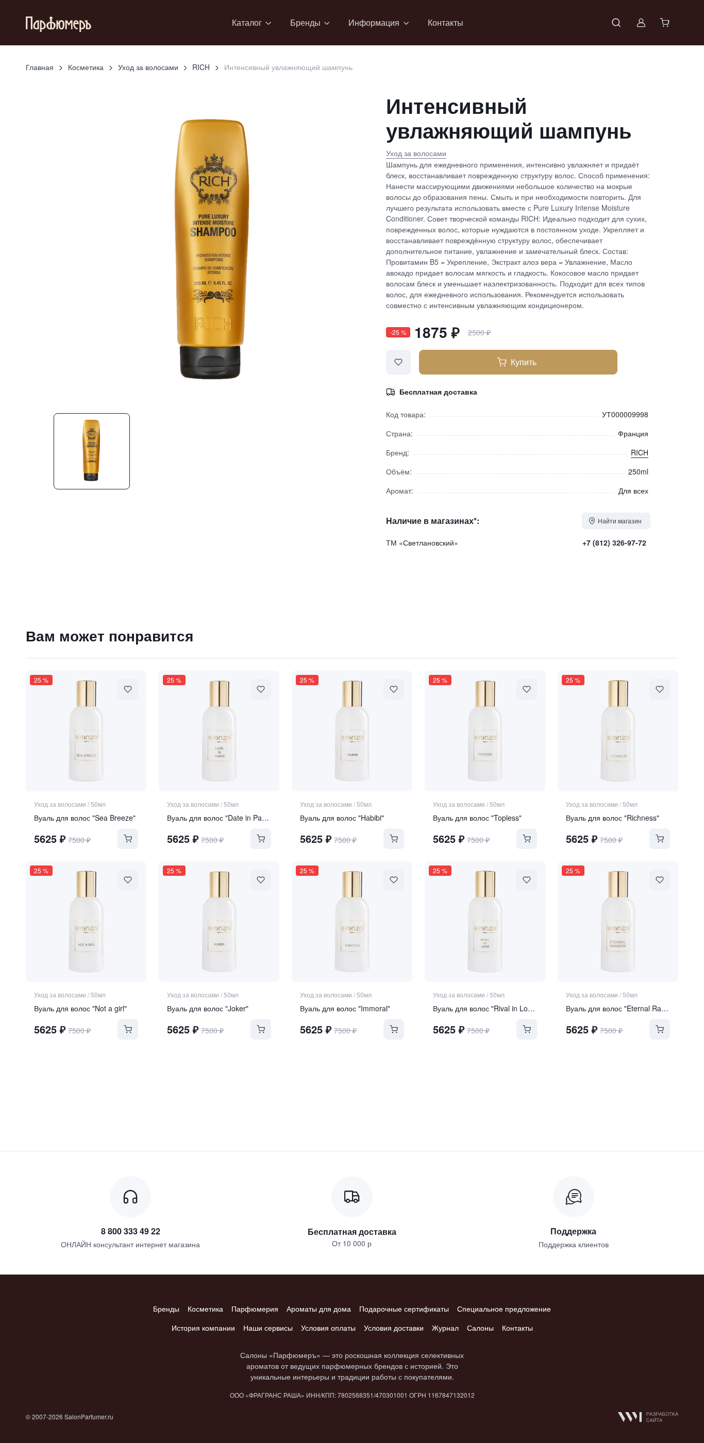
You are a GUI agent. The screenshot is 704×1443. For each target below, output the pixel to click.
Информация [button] (373, 22)
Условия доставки (394, 1327)
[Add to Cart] (128, 838)
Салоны (480, 1327)
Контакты (445, 22)
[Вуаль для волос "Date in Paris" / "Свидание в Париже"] (219, 731)
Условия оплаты (328, 1327)
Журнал (445, 1327)
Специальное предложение (504, 1308)
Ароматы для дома (319, 1308)
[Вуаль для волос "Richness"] (618, 731)
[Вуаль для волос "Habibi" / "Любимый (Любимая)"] (352, 731)
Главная (40, 67)
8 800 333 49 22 (130, 1231)
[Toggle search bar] (616, 22)
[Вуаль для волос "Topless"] (485, 731)
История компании (203, 1327)
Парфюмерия (254, 1308)
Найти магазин (620, 520)
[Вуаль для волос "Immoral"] (352, 921)
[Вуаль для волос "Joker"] (219, 921)
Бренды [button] (305, 22)
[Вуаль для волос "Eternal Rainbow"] (618, 921)
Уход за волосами (148, 67)
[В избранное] (398, 362)
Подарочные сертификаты (404, 1308)
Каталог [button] (247, 22)
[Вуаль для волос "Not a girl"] (86, 921)
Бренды (166, 1308)
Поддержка (573, 1231)
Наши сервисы (268, 1327)
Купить (524, 362)
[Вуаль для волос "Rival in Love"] (485, 921)
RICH (201, 67)
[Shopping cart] (665, 22)
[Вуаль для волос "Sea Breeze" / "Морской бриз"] (86, 731)
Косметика (86, 67)
